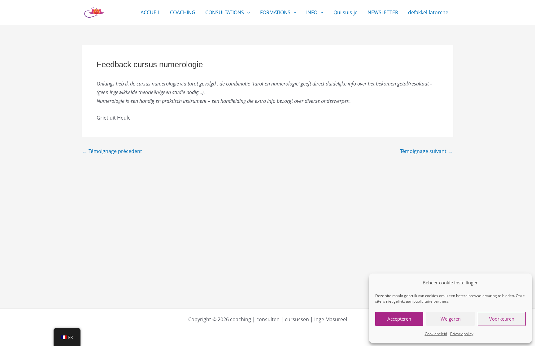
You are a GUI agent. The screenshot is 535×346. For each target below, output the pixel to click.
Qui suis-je (345, 12)
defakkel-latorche (428, 12)
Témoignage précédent (112, 151)
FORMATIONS (275, 12)
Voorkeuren (501, 319)
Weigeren (451, 319)
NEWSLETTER (383, 12)
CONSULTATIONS (224, 12)
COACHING (182, 12)
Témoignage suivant (426, 151)
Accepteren (399, 319)
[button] (247, 12)
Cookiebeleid (436, 333)
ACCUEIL (150, 12)
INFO (311, 12)
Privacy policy (461, 333)
